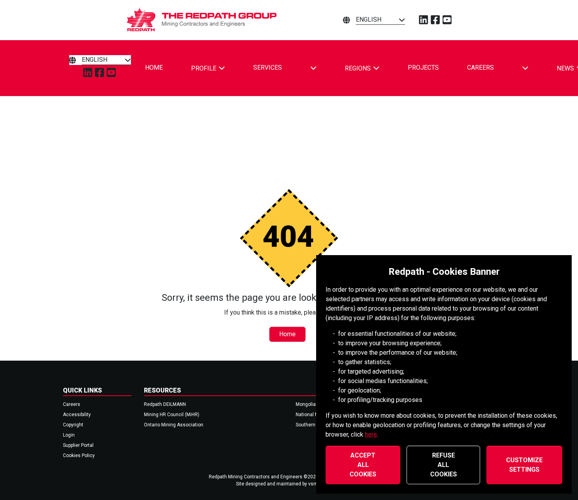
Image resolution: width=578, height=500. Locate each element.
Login (69, 435)
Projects (423, 67)
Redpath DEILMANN (165, 404)
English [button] (368, 19)
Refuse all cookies (443, 465)
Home (154, 67)
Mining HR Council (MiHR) (171, 414)
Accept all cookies (363, 465)
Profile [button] (203, 68)
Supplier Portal (78, 445)
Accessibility (77, 414)
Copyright (73, 425)
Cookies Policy (79, 455)
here (371, 434)
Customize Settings (524, 464)
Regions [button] (358, 68)
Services (267, 67)
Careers (480, 67)
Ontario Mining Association (173, 425)
